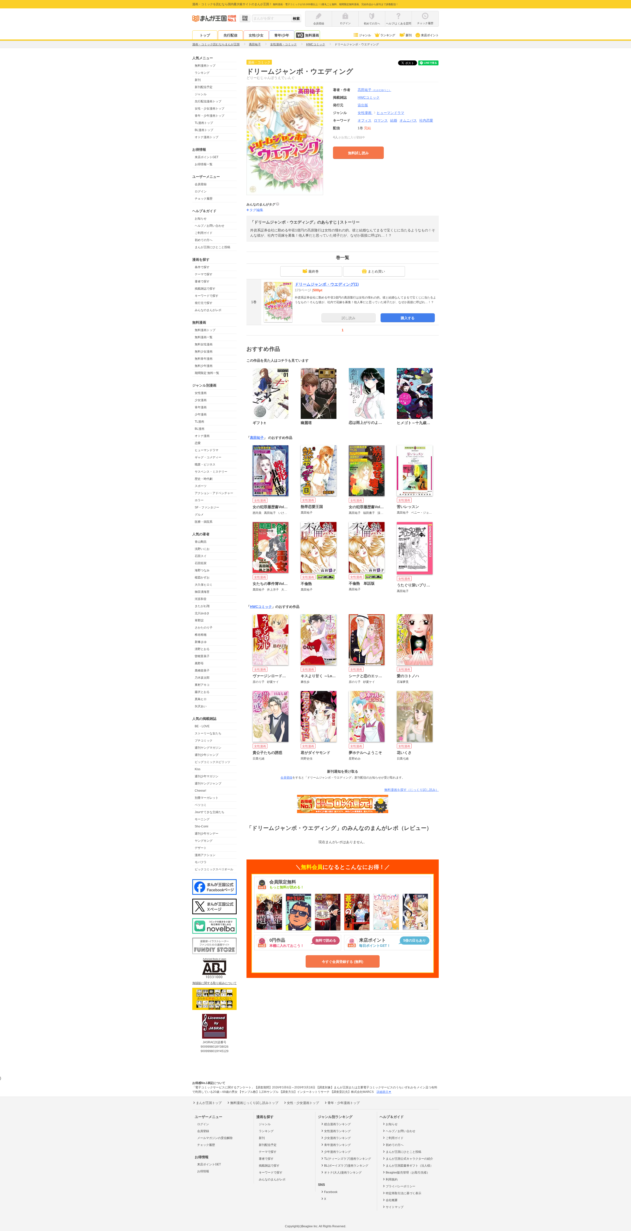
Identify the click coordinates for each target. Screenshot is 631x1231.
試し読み (348, 318)
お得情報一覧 (203, 164)
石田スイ (201, 556)
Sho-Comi (201, 826)
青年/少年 (281, 35)
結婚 (393, 120)
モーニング (202, 819)
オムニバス (408, 120)
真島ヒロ (201, 699)
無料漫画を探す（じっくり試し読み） (411, 790)
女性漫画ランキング (337, 1131)
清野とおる (202, 649)
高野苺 (199, 663)
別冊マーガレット (206, 798)
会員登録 (201, 184)
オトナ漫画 (202, 436)
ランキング (387, 35)
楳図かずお (202, 577)
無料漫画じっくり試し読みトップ (254, 1103)
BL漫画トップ (204, 130)
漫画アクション (205, 855)
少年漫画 (201, 414)
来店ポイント (430, 35)
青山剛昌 (201, 541)
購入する (408, 318)
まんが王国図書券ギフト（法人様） (409, 1165)
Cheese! (200, 790)
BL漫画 (199, 428)
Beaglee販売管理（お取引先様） (408, 1172)
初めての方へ (203, 240)
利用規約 (392, 1179)
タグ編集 (256, 210)
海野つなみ (202, 570)
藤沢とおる (202, 692)
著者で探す (202, 281)
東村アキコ (202, 685)
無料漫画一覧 (203, 337)
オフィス (364, 120)
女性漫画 (201, 393)
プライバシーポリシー (400, 1186)
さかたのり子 (203, 627)
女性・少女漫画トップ (209, 108)
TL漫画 (199, 421)
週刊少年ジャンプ (206, 755)
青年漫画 (201, 407)
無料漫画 (312, 35)
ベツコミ (201, 805)
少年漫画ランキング (337, 1152)
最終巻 (313, 271)
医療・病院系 (203, 521)
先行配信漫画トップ (208, 101)
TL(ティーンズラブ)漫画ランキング (347, 1158)
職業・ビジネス (205, 464)
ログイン (201, 191)
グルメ (199, 514)
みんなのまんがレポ (208, 310)
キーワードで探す (206, 296)
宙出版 (363, 105)
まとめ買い (376, 271)
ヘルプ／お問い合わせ (209, 225)
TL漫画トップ (204, 123)
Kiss (197, 769)
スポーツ (201, 486)
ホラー (199, 500)
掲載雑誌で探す (205, 288)
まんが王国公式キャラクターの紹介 (409, 1158)
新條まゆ (201, 642)
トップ (205, 35)
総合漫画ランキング (337, 1124)
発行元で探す (203, 303)
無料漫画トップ (205, 65)
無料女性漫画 (203, 344)
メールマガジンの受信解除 (215, 1138)
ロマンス (381, 120)
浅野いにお (202, 549)
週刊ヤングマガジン (208, 747)
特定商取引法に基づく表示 (403, 1193)
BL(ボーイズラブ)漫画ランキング (346, 1165)
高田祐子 (374, 90)
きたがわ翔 (202, 606)
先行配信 (230, 35)
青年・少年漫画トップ (209, 115)
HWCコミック (261, 607)
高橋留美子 (202, 670)
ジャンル (365, 35)
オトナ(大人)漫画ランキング (343, 1172)
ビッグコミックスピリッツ (212, 762)
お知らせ (201, 218)
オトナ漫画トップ (206, 137)
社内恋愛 (426, 120)
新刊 (409, 35)
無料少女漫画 (203, 351)
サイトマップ (394, 1207)
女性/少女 (256, 35)
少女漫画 (201, 400)
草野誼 (199, 620)
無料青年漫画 (203, 358)
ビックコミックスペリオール (214, 869)
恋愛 (198, 443)
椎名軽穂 (201, 634)
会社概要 (392, 1200)
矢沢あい (201, 706)
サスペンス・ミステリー (211, 471)
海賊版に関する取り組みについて (214, 983)
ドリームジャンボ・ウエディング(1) (327, 284)
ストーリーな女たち (208, 733)
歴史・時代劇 (203, 479)
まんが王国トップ (209, 1103)
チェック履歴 (203, 198)
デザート (201, 848)
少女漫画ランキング (337, 1138)
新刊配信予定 (203, 87)
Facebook (330, 1192)
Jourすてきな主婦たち (209, 812)
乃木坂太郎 (202, 677)
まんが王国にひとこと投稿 (212, 247)
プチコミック (203, 740)
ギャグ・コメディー (208, 457)
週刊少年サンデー (206, 833)
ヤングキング (203, 840)
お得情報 (203, 1171)
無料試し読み (358, 153)
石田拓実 (201, 563)
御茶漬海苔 (202, 592)
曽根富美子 (202, 656)
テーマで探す (203, 274)
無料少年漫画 (203, 366)
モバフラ (201, 862)
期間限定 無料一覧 (207, 373)
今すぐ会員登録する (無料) (342, 962)
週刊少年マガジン (206, 776)
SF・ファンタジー (207, 507)
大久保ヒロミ (203, 584)
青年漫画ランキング (337, 1145)
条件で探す (202, 267)
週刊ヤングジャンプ (208, 783)
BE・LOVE (202, 726)
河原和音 (201, 599)
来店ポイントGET (206, 157)
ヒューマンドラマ (206, 450)
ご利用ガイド (203, 233)
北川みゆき (202, 613)
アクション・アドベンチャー (214, 493)
